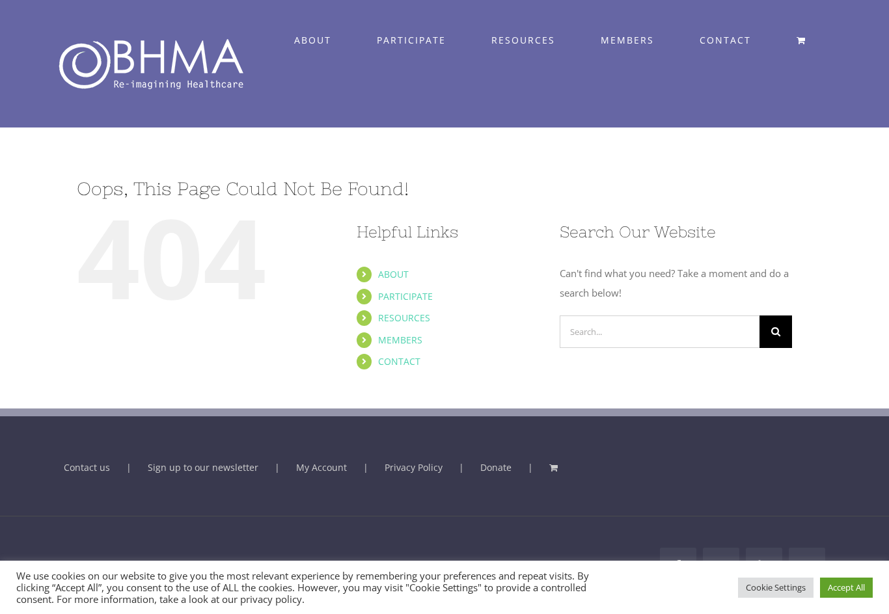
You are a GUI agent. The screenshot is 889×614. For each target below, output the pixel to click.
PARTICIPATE (405, 296)
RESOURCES (404, 318)
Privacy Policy (414, 467)
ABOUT (393, 274)
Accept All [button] (846, 587)
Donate (496, 467)
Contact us (87, 467)
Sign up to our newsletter (203, 467)
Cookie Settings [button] (776, 587)
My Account (321, 467)
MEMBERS (400, 340)
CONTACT (399, 361)
